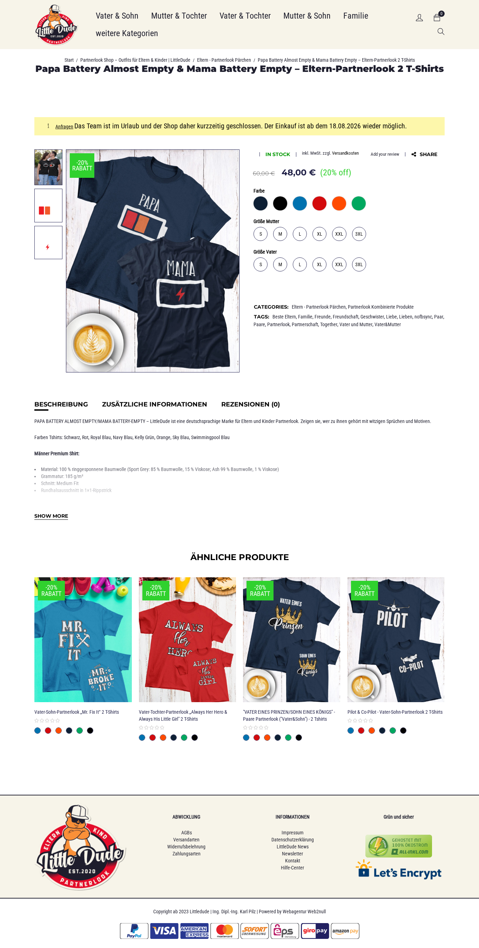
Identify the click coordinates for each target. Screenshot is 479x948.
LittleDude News (293, 846)
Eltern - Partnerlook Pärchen (224, 60)
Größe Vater (265, 252)
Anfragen (64, 126)
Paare (259, 324)
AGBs (186, 832)
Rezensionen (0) (250, 404)
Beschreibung (61, 404)
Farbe (259, 191)
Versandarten (186, 839)
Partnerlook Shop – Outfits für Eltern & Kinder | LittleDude (135, 60)
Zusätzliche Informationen (154, 404)
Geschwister (372, 317)
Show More (51, 516)
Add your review (385, 154)
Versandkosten (345, 153)
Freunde (323, 317)
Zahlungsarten (187, 853)
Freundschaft (345, 317)
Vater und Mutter (355, 324)
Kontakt (292, 860)
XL (319, 234)
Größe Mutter (266, 221)
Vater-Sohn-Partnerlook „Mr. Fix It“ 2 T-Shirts (76, 712)
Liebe (391, 317)
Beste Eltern (284, 317)
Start (69, 60)
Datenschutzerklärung (292, 839)
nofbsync (423, 317)
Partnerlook (278, 324)
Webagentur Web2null (304, 911)
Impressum (293, 832)
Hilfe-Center (292, 867)
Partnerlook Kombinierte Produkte (381, 307)
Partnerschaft (305, 324)
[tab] (61, 404)
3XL (359, 234)
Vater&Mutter (388, 324)
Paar (438, 317)
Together (328, 324)
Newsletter (292, 853)
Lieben (405, 317)
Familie (305, 317)
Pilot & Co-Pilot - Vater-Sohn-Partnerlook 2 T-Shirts (395, 712)
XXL (339, 234)
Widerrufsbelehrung (186, 846)
